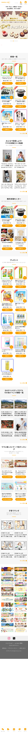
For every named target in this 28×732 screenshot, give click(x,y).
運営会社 (4, 648)
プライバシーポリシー (13, 648)
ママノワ (9, 650)
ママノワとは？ (9, 643)
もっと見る (22, 133)
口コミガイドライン (14, 645)
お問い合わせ (23, 648)
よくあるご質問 (18, 643)
